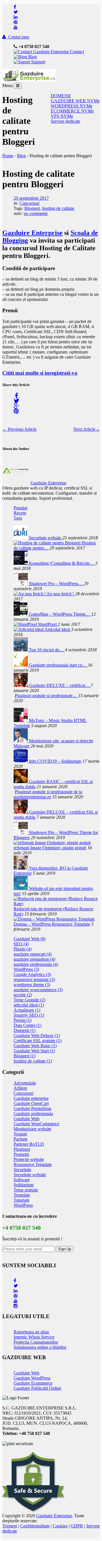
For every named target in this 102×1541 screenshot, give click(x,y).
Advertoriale (25, 1083)
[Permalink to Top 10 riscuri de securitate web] (21, 649)
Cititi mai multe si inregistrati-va (39, 373)
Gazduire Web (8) (30, 938)
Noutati (20, 1133)
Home (7, 155)
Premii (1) (22, 1020)
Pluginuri (22, 1149)
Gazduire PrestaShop (32, 1108)
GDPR (77, 1525)
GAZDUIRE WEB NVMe (75, 100)
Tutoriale (21, 1200)
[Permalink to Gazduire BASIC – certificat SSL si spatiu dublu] (21, 781)
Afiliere (20, 1088)
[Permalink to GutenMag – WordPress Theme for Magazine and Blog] (21, 614)
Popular (20, 507)
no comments (36, 213)
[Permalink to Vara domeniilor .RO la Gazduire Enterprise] (21, 868)
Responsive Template (33, 1164)
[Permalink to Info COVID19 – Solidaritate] (21, 761)
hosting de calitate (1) (33, 1061)
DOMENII (61, 95)
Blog (32, 56)
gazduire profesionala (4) (36, 964)
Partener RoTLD (29, 1144)
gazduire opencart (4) (33, 954)
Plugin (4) (22, 949)
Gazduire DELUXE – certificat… (60, 685)
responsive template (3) (34, 979)
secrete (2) (23, 994)
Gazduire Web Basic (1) (35, 1045)
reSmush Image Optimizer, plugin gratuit (50, 847)
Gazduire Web (26, 1118)
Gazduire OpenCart (31, 1103)
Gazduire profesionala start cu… (58, 665)
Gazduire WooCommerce (36, 1123)
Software (22, 1179)
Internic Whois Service (34, 1337)
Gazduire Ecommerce (33, 1383)
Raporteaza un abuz (31, 1331)
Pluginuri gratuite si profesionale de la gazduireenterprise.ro (48, 794)
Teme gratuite (26, 1189)
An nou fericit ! (60, 593)
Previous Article (19, 429)
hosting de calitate (58, 208)
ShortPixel (48, 624)
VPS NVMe (62, 116)
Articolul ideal (57, 629)
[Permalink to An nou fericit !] (30, 593)
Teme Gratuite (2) (29, 999)
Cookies (60, 1525)
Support (37, 61)
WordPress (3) (26, 969)
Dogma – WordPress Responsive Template (52, 924)
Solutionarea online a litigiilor (40, 1347)
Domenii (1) (24, 1030)
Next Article (86, 429)
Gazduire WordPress (32, 1378)
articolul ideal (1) (29, 1005)
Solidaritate (24, 1184)
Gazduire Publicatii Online (37, 1388)
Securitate (22, 1169)
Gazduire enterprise (31, 1098)
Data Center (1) (27, 1025)
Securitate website (45, 537)
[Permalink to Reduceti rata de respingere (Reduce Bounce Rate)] (57, 903)
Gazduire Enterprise (32, 232)
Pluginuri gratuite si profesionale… (46, 695)
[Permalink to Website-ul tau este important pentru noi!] (21, 888)
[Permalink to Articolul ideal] (29, 629)
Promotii (21, 1154)
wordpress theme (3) (32, 984)
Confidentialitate (35, 1525)
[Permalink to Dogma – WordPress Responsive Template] (54, 919)
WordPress (23, 1205)
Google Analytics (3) (32, 974)
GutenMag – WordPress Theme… (60, 614)
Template (22, 1195)
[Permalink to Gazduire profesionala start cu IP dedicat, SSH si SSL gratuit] (21, 665)
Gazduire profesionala (33, 1113)
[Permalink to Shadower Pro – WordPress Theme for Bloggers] (21, 583)
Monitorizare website (32, 1128)
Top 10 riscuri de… (47, 649)
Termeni (9, 1525)
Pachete (20, 1139)
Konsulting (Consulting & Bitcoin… (62, 563)
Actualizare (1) (27, 1010)
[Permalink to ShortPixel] (26, 624)
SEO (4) (21, 943)
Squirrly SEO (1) (29, 1015)
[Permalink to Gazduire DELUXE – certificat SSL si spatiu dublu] (21, 685)
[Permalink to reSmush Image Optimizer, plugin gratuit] (52, 842)
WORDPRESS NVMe (71, 106)
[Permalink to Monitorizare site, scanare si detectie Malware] (21, 740)
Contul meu (17, 37)
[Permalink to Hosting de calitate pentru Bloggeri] (48, 542)
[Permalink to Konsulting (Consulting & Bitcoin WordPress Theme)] (21, 563)
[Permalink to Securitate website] (21, 537)
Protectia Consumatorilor (36, 1342)
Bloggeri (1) (24, 1055)
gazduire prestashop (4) (34, 959)
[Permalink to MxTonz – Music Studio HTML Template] (21, 720)
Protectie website (29, 1159)
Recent (20, 512)
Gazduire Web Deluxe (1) (37, 1035)
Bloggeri (32, 208)
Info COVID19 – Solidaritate (55, 761)
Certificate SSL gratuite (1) (37, 1040)
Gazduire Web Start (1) (34, 1050)
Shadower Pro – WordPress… (56, 583)
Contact (76, 51)
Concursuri (29, 203)
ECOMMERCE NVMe (72, 111)
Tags (18, 518)
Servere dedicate (65, 121)
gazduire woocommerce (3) (38, 989)
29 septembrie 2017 (31, 198)
